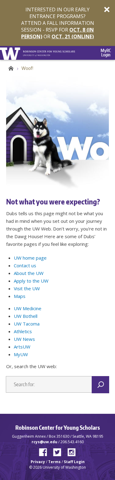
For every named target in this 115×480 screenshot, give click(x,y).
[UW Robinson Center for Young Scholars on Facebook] (45, 451)
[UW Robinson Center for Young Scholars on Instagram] (71, 451)
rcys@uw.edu (44, 441)
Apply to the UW (31, 281)
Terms (54, 461)
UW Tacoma (27, 324)
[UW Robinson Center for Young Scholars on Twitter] (59, 451)
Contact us (25, 265)
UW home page (30, 258)
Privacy (38, 461)
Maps (19, 296)
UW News (24, 339)
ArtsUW (22, 347)
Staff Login (74, 461)
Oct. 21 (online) (73, 36)
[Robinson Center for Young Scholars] (49, 51)
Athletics (23, 331)
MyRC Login (106, 52)
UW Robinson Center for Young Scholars (10, 68)
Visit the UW (27, 288)
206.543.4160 (72, 441)
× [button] (106, 9)
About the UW (29, 273)
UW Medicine (27, 308)
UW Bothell (25, 316)
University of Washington (11, 53)
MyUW (21, 354)
